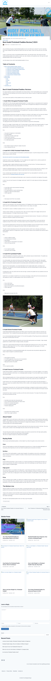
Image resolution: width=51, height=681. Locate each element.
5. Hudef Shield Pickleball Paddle (13, 73)
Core (7, 78)
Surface (7, 80)
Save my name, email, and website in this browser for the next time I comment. (16, 626)
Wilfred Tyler (7, 44)
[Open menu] (49, 2)
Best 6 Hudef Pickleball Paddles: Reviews (12, 66)
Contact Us (20, 670)
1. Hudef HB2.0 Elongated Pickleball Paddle (15, 67)
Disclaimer (15, 670)
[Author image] (3, 44)
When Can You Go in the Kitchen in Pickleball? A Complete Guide (15, 649)
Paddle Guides (5, 40)
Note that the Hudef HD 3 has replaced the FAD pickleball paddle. (16, 157)
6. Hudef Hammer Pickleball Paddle (13, 74)
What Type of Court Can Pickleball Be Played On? (12, 646)
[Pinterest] (4, 660)
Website (36, 623)
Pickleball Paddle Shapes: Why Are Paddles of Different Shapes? (15, 643)
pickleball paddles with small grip (17, 174)
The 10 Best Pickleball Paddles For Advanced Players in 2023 (12, 508)
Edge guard (8, 82)
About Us (3, 670)
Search (2, 633)
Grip (7, 81)
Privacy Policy (9, 670)
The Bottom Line (7, 85)
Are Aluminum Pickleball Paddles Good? (10, 652)
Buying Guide (7, 77)
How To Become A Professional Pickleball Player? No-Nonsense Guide (39, 508)
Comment (4, 609)
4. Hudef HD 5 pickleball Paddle (12, 72)
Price (7, 84)
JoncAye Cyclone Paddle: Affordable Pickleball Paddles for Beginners (16, 641)
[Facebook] (2, 660)
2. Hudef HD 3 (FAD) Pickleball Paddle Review (15, 69)
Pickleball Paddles (6, 501)
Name (3, 623)
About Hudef (7, 76)
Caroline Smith (6, 566)
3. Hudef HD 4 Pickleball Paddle (12, 70)
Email (19, 623)
